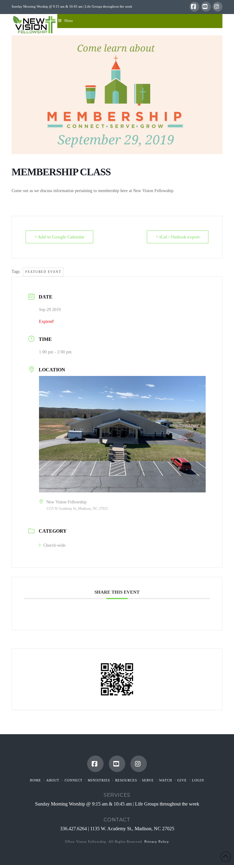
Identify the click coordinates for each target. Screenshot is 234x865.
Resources (126, 780)
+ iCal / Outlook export (178, 236)
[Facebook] (194, 7)
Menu (68, 21)
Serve (148, 780)
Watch (165, 780)
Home (35, 780)
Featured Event (43, 271)
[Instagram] (217, 7)
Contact (117, 820)
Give (182, 780)
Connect (74, 780)
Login (198, 780)
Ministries (99, 780)
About (52, 780)
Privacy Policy (156, 841)
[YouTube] (206, 7)
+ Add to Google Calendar (59, 236)
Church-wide (54, 545)
